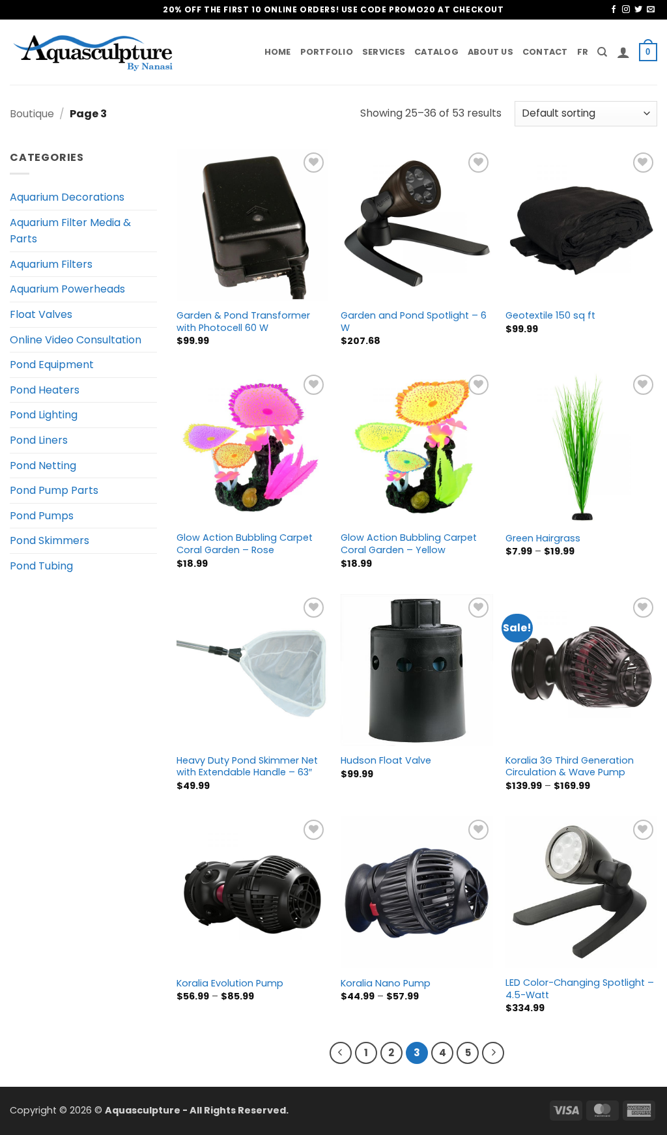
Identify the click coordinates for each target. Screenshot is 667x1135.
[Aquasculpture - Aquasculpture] (94, 52)
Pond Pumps (42, 515)
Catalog (436, 51)
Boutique (32, 113)
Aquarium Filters (51, 264)
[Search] (602, 52)
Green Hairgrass (542, 538)
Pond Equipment (52, 364)
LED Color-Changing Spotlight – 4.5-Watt (579, 989)
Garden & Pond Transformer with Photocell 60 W (243, 321)
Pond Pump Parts (54, 490)
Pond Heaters (44, 389)
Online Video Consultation (75, 339)
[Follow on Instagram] (626, 9)
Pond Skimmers (49, 540)
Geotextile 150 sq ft (550, 315)
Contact (545, 51)
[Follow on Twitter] (638, 9)
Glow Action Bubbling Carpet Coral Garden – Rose (245, 544)
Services (383, 51)
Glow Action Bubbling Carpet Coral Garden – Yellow (409, 544)
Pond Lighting (44, 414)
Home (277, 51)
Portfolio (326, 51)
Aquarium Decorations (67, 197)
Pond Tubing (41, 565)
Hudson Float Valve (386, 760)
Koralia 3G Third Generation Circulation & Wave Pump (569, 766)
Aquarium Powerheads (67, 288)
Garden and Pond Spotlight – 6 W (414, 321)
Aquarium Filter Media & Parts (70, 231)
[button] (623, 52)
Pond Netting (43, 465)
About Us (490, 51)
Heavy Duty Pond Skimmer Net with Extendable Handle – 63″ (247, 766)
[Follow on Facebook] (613, 9)
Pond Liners (39, 440)
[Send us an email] (651, 9)
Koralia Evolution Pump (230, 983)
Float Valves (41, 314)
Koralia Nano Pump (386, 983)
